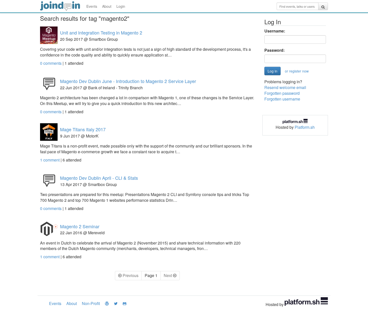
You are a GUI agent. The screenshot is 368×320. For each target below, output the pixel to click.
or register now (297, 71)
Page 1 (151, 275)
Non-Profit (91, 303)
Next (168, 275)
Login (120, 6)
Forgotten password (282, 93)
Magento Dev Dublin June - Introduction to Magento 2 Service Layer (128, 81)
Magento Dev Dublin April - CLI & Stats (99, 177)
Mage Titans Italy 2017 (83, 129)
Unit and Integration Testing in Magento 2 (101, 32)
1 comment (50, 160)
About (106, 6)
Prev (130, 275)
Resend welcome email (285, 87)
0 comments (51, 63)
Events (91, 6)
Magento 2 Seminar (79, 226)
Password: (274, 50)
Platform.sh (305, 127)
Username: (274, 31)
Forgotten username (282, 99)
